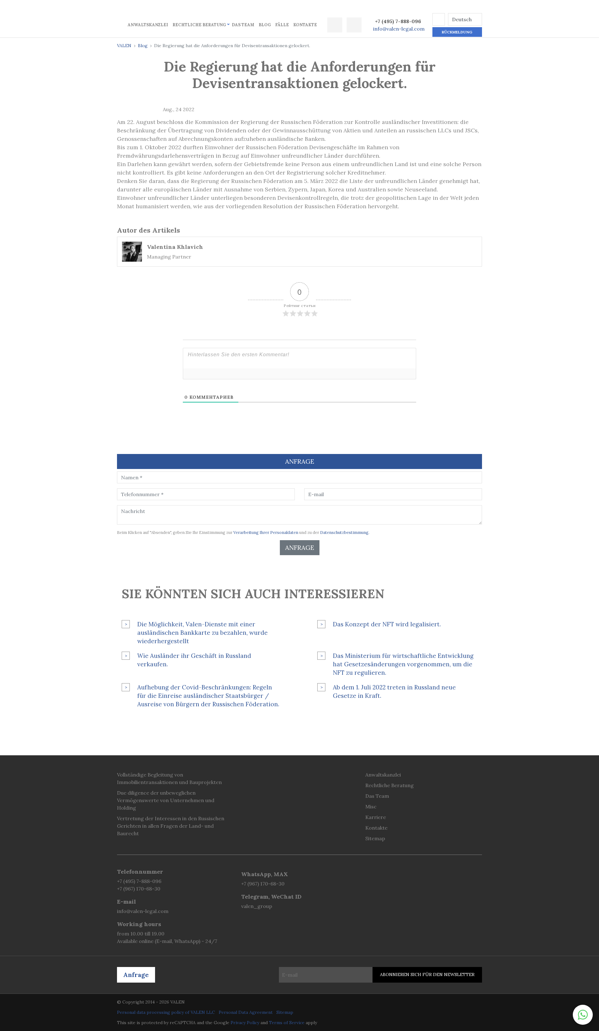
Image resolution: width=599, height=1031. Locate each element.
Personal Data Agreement (246, 1012)
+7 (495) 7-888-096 (398, 21)
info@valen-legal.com (399, 29)
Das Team (243, 24)
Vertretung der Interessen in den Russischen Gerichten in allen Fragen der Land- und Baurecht (170, 825)
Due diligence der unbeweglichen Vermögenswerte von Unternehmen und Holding (165, 800)
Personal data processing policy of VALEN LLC (166, 1012)
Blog (265, 24)
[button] (438, 19)
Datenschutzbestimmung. (344, 532)
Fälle (282, 24)
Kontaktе (305, 24)
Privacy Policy (245, 1022)
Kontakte (376, 828)
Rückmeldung (457, 32)
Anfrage (299, 547)
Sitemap (375, 838)
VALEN (124, 45)
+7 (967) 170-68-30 (138, 888)
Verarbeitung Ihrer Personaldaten (265, 532)
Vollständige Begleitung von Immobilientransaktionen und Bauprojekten (169, 778)
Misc (371, 806)
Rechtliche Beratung (199, 24)
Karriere (375, 817)
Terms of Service (286, 1022)
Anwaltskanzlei (148, 24)
